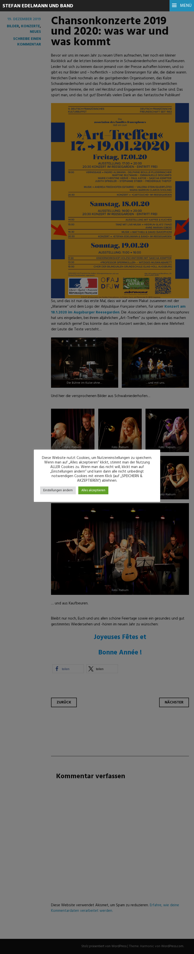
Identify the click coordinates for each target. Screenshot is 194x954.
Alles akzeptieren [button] (93, 490)
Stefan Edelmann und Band (38, 6)
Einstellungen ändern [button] (58, 490)
